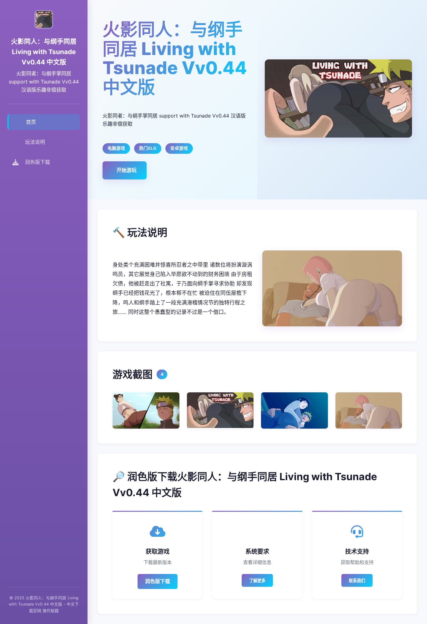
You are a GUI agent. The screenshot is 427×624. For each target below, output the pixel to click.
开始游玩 (127, 170)
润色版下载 (157, 581)
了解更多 (257, 580)
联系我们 (357, 580)
